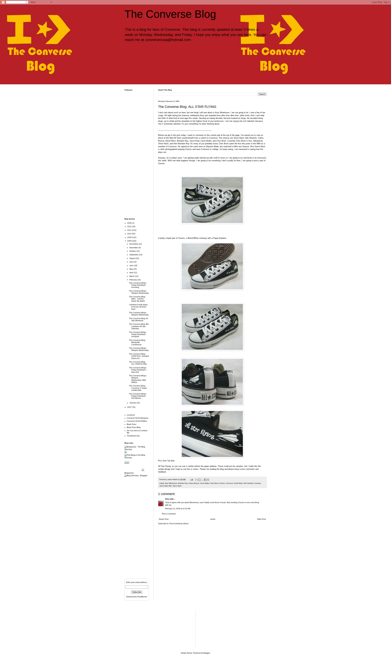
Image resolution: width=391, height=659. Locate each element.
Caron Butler (204, 483)
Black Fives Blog (134, 427)
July (131, 262)
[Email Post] (191, 479)
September (134, 255)
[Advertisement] (177, 58)
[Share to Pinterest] (208, 479)
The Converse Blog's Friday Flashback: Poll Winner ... (137, 396)
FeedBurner (142, 597)
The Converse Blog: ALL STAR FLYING (138, 363)
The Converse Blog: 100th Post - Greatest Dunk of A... (139, 356)
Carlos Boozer (193, 483)
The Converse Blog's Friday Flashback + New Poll (138, 370)
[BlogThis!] (199, 479)
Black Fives (131, 424)
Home (212, 519)
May (131, 269)
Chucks (222, 483)
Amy (167, 499)
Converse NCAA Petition (137, 421)
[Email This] (196, 479)
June (131, 265)
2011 (129, 230)
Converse (229, 483)
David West (238, 483)
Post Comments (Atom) (178, 524)
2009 (129, 237)
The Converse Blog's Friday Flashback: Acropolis (137, 334)
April (131, 273)
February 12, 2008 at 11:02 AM (177, 509)
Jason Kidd (163, 486)
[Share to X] (202, 479)
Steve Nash (177, 486)
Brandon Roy (183, 483)
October (132, 251)
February (133, 280)
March (132, 276)
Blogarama (129, 473)
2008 (129, 241)
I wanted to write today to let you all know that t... (138, 307)
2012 (129, 226)
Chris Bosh (214, 483)
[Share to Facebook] (205, 479)
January (133, 403)
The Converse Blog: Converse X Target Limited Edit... (138, 388)
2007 (129, 407)
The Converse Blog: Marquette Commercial (137, 342)
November (134, 248)
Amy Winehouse (171, 483)
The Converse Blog (170, 14)
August (132, 258)
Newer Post (163, 519)
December (134, 244)
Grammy (257, 483)
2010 (129, 234)
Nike (170, 486)
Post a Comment (169, 514)
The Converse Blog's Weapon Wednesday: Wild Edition (137, 379)
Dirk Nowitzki (248, 483)
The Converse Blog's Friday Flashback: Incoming (137, 285)
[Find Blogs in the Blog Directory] (136, 458)
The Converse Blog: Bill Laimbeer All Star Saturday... (139, 326)
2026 (129, 223)
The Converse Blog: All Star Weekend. (138, 319)
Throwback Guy (133, 436)
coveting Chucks (237, 502)
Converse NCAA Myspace (137, 418)
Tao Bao (171, 461)
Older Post (261, 519)
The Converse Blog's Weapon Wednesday (139, 292)
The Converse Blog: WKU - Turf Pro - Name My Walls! (137, 299)
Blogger (206, 653)
